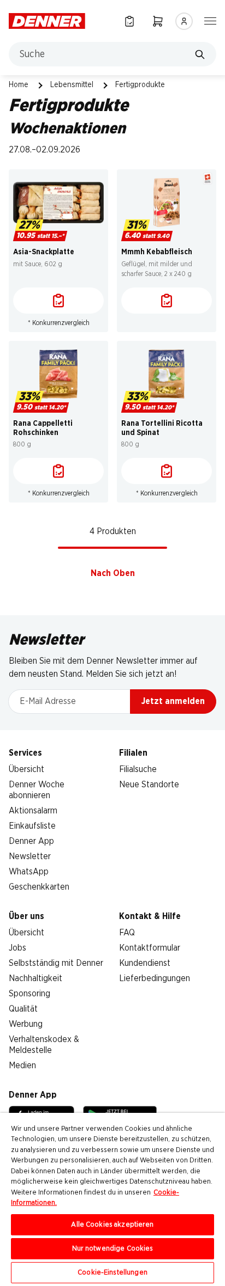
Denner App (31, 841)
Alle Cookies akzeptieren (112, 1224)
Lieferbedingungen (154, 978)
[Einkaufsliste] (129, 21)
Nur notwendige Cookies (112, 1248)
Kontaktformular (149, 948)
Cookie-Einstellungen (112, 1272)
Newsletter (30, 856)
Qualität (23, 1009)
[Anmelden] (184, 21)
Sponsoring (29, 993)
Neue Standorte (149, 784)
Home (18, 85)
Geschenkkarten (39, 887)
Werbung (26, 1024)
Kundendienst (144, 963)
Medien (22, 1065)
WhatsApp (29, 871)
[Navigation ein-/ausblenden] (210, 20)
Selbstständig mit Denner (56, 963)
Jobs (17, 948)
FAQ (127, 932)
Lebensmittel (71, 85)
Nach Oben (113, 573)
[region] (112, 1199)
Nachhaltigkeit (35, 978)
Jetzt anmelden (173, 701)
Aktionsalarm (33, 810)
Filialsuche (138, 769)
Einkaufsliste (32, 826)
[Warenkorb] (158, 21)
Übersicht (26, 769)
